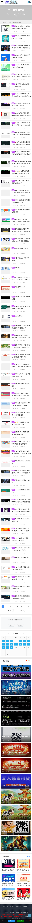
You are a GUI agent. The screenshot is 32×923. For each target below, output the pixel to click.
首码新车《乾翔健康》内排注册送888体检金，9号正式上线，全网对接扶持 (21, 405)
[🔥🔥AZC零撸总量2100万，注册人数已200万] (5, 424)
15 (3, 647)
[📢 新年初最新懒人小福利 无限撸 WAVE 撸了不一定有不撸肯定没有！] (5, 144)
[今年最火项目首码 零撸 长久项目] (5, 299)
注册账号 (21, 625)
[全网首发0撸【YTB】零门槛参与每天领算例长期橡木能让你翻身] (5, 77)
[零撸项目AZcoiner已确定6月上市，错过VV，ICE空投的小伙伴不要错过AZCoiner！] (5, 473)
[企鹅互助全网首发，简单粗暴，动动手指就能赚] (5, 415)
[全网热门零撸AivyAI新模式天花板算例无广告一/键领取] (5, 28)
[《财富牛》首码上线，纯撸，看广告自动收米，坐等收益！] (5, 531)
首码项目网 (19, 912)
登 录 (11, 921)
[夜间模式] (29, 2)
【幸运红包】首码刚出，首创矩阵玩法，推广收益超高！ (15, 753)
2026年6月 (16, 633)
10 (11, 644)
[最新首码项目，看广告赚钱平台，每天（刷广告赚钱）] (5, 550)
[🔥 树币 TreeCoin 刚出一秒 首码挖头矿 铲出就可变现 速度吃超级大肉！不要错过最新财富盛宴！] (5, 125)
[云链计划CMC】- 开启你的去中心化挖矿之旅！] (5, 376)
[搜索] (26, 2)
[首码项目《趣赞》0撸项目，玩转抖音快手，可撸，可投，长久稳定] (5, 395)
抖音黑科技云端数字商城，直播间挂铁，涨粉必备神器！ (8, 884)
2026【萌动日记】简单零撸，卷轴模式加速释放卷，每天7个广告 (16, 799)
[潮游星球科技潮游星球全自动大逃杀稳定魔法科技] (5, 598)
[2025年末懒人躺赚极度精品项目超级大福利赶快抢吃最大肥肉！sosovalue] (5, 154)
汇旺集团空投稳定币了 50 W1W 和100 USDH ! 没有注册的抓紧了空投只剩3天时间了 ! (21, 231)
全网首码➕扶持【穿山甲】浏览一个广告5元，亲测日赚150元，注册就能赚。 (15, 675)
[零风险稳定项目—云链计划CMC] (5, 463)
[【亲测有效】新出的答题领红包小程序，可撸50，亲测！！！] (5, 569)
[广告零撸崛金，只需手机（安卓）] (5, 260)
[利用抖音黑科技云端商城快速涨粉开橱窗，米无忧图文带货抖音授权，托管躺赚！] (16, 687)
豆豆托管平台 (17, 316)
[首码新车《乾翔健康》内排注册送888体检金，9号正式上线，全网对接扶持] (5, 405)
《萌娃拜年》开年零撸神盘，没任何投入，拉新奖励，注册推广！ (21, 453)
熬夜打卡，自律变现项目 (20, 557)
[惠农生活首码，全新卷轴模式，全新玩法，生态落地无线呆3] (5, 347)
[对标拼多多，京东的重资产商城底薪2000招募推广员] (5, 328)
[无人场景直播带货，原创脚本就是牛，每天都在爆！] (16, 781)
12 (20, 644)
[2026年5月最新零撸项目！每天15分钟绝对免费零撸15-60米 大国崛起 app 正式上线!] (5, 115)
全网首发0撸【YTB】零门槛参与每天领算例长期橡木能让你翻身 (21, 77)
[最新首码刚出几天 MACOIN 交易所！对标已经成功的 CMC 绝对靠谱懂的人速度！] (5, 164)
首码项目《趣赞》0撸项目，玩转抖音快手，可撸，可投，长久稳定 (21, 395)
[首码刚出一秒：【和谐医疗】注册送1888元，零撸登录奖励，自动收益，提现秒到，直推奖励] (5, 241)
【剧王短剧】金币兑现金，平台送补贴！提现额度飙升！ (23, 870)
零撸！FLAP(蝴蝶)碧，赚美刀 (9, 847)
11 (16, 644)
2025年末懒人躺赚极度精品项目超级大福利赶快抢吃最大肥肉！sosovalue (21, 154)
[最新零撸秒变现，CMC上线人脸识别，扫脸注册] (5, 579)
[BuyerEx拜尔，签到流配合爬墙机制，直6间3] (5, 57)
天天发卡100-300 (18, 287)
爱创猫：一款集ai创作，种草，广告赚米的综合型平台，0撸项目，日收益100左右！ (8, 898)
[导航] (2, 2)
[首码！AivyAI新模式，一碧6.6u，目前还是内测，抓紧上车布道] (16, 718)
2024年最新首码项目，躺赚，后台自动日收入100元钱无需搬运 (21, 511)
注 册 (20, 921)
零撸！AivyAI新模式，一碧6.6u (10, 707)
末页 (16, 610)
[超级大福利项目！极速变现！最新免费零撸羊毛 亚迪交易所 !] (5, 193)
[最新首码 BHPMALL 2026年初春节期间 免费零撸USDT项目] (5, 135)
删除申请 (27, 916)
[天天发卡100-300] (5, 289)
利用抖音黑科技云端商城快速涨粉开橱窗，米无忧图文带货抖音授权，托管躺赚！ (15, 690)
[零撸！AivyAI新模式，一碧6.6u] (16, 703)
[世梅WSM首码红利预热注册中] (5, 386)
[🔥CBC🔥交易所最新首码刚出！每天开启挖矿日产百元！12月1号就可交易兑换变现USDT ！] (5, 173)
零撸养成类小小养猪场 (20, 248)
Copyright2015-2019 (9, 912)
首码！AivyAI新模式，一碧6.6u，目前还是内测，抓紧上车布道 (15, 721)
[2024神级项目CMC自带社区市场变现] (5, 521)
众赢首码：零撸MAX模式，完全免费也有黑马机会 (15, 832)
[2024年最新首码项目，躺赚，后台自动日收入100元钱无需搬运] (5, 511)
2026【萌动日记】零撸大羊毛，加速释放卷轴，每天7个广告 (16, 815)
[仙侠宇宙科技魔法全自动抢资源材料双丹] (5, 589)
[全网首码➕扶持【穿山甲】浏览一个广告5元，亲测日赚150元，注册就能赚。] (16, 672)
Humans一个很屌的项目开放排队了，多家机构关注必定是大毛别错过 (21, 366)
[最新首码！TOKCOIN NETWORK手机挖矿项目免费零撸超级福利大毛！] (5, 222)
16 (7, 647)
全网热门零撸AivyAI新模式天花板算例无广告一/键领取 (16, 737)
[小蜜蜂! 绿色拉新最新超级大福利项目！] (5, 212)
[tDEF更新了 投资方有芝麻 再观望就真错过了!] (5, 183)
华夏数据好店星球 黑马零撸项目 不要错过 (23, 898)
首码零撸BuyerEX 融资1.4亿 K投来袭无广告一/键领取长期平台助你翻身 (21, 48)
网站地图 (25, 907)
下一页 (10, 610)
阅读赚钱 (16, 267)
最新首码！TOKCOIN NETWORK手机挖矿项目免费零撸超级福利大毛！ (21, 221)
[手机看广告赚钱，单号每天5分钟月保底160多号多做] (5, 357)
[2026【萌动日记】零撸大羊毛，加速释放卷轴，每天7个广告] (16, 812)
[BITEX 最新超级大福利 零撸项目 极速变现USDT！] (5, 202)
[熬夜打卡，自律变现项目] (5, 560)
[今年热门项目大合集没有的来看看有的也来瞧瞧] (5, 308)
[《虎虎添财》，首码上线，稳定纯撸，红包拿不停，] (5, 540)
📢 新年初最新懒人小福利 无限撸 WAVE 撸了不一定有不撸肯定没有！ (21, 144)
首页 (9, 22)
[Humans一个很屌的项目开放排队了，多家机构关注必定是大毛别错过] (5, 366)
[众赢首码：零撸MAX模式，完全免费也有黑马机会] (16, 828)
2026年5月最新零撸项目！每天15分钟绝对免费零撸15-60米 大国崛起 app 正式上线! (21, 115)
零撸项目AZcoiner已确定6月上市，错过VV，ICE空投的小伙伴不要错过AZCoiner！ (21, 473)
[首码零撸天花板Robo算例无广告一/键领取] (5, 86)
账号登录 (12, 625)
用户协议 (12, 907)
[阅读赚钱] (5, 270)
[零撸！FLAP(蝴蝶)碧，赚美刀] (16, 843)
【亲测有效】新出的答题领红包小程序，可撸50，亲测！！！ (21, 569)
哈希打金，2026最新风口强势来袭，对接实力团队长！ (8, 870)
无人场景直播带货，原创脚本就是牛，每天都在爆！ (15, 785)
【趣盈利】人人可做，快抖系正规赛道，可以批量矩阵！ (23, 884)
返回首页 (5, 907)
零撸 (15, 10)
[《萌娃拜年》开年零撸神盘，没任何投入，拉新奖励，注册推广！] (5, 453)
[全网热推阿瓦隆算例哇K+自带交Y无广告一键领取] (5, 106)
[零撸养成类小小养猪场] (5, 250)
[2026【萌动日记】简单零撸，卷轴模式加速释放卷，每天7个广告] (16, 796)
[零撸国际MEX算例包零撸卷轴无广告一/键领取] (5, 38)
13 (24, 644)
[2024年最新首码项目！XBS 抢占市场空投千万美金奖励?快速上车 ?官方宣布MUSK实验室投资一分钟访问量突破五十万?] (5, 502)
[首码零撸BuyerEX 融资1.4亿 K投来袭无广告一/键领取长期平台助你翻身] (5, 48)
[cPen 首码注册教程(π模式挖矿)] (5, 492)
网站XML (18, 907)
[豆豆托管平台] (5, 318)
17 (11, 647)
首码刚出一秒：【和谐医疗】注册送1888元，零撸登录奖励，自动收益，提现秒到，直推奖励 (21, 241)
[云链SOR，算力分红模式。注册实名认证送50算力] (5, 67)
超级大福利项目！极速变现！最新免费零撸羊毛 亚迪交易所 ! (21, 192)
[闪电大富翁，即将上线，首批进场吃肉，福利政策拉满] (5, 444)
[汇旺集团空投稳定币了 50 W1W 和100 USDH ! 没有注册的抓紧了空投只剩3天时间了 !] (5, 231)
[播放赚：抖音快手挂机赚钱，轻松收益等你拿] (5, 434)
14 (28, 644)
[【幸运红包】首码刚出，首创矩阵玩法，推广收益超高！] (16, 750)
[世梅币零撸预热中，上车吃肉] (5, 482)
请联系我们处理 (18, 916)
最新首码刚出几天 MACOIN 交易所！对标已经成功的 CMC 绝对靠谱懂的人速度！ (21, 163)
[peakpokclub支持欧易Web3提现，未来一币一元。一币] (5, 337)
